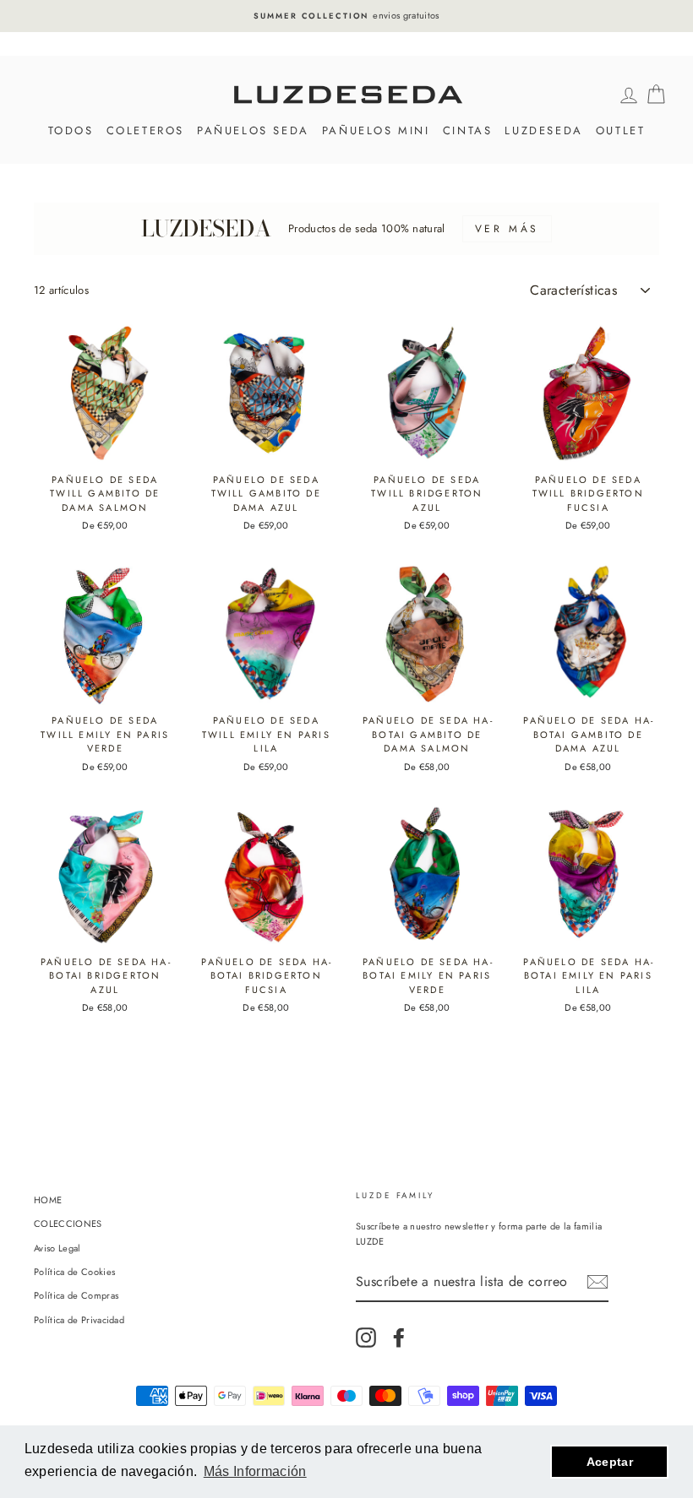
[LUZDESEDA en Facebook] (399, 1337)
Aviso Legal (57, 1248)
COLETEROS (145, 130)
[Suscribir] (597, 1282)
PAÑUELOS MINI (376, 130)
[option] (346, 16)
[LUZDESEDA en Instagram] (366, 1337)
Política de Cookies (74, 1271)
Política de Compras (76, 1295)
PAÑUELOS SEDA (253, 130)
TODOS (71, 130)
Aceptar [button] (610, 1461)
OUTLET (621, 130)
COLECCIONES (68, 1223)
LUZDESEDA (543, 130)
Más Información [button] (255, 1471)
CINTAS (468, 130)
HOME (48, 1200)
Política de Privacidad (79, 1320)
